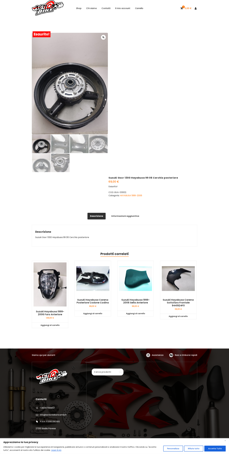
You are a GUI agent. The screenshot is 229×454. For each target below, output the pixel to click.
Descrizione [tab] (96, 216)
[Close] (226, 440)
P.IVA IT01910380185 (50, 421)
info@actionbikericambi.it (53, 414)
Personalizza (173, 448)
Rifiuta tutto (193, 448)
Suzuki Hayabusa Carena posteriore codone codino (93, 301)
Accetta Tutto (215, 448)
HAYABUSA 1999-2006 (131, 195)
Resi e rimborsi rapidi (186, 355)
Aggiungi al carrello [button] (50, 325)
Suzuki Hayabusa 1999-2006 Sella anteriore (135, 301)
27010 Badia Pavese (46, 428)
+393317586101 (47, 407)
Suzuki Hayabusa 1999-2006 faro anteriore (50, 313)
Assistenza (157, 355)
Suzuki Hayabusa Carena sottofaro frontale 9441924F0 (178, 302)
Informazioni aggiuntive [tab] (125, 216)
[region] (114, 446)
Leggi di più (56, 450)
